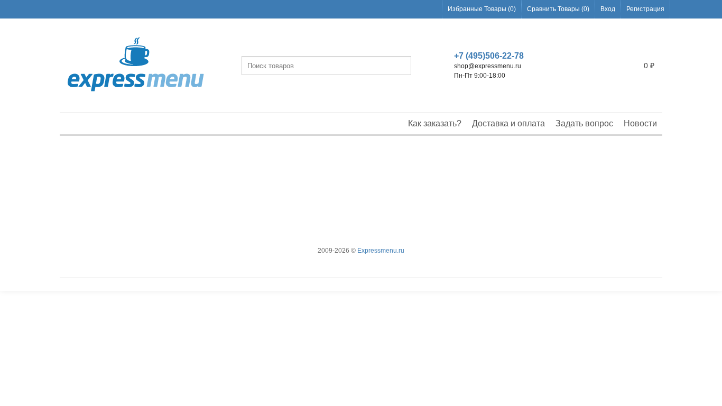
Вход (607, 9)
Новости (640, 123)
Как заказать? (434, 123)
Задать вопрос (584, 123)
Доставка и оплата (508, 123)
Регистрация (645, 9)
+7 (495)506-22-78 (489, 55)
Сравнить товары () (558, 9)
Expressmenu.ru (380, 250)
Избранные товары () (482, 9)
